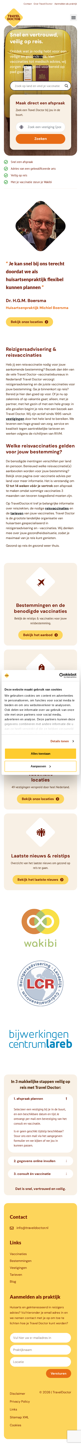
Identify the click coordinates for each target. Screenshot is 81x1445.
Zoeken (40, 138)
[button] (73, 17)
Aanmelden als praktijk (65, 3)
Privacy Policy (20, 1401)
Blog (13, 1281)
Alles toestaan (40, 753)
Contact (28, 3)
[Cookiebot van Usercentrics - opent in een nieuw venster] (59, 675)
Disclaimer (17, 1394)
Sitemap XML (19, 1417)
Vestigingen (18, 1268)
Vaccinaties (18, 1254)
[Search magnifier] (66, 86)
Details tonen (60, 741)
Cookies (15, 1425)
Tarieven (16, 1275)
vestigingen (15, 419)
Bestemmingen (20, 1261)
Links (13, 1409)
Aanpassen (38, 766)
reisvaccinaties (57, 508)
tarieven (16, 513)
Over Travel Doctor (43, 3)
